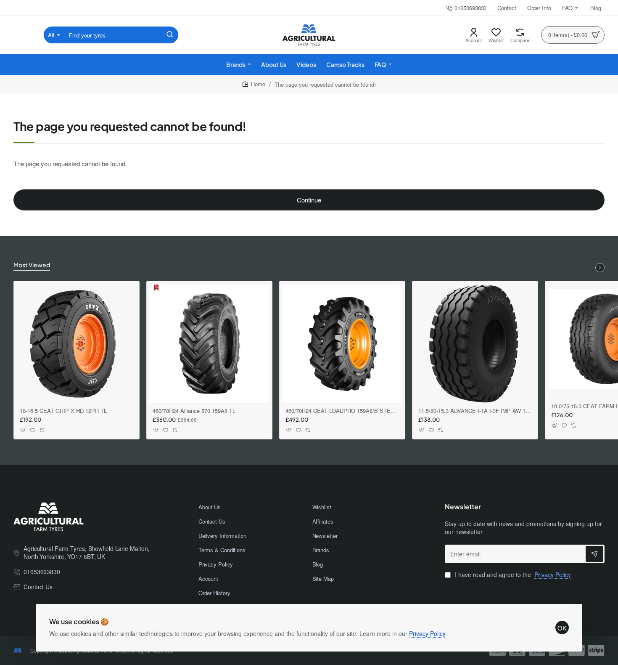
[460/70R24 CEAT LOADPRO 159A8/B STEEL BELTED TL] (342, 344)
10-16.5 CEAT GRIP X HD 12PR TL (63, 411)
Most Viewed (31, 265)
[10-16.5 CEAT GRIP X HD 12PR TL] (76, 344)
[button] (23, 430)
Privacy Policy (427, 633)
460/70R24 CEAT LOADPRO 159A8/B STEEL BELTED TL (342, 411)
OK (562, 627)
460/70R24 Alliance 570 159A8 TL (194, 411)
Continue (309, 199)
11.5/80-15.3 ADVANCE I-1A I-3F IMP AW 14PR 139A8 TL (475, 411)
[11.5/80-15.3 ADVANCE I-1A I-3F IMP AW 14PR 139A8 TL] (475, 344)
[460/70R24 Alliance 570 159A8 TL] (209, 344)
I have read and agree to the (512, 575)
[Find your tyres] (169, 35)
